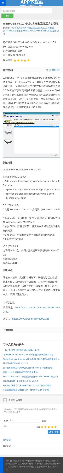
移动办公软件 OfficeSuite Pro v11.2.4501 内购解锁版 (27, 385)
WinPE (39, 30)
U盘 (33, 27)
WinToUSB (17, 27)
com (45, 30)
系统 (43, 27)
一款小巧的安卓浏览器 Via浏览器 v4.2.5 (21, 350)
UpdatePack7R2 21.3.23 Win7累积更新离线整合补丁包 (28, 354)
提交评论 (54, 432)
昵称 (6, 421)
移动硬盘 (19, 30)
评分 (38, 426)
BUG (33, 30)
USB (25, 30)
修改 (50, 30)
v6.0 (25, 27)
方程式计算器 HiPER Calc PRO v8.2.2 (20, 380)
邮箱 (44, 421)
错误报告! (54, 69)
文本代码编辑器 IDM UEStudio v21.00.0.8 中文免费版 (27, 367)
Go (29, 30)
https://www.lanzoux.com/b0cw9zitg (30, 318)
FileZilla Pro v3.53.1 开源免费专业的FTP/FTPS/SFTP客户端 (30, 376)
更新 (54, 30)
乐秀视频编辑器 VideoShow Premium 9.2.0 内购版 (26, 389)
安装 (38, 27)
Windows (10, 30)
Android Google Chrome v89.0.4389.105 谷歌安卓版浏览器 (30, 358)
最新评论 (7, 439)
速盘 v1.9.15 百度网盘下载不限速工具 (20, 372)
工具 (47, 27)
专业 (29, 27)
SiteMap (25, 460)
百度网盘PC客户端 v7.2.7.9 (15, 363)
